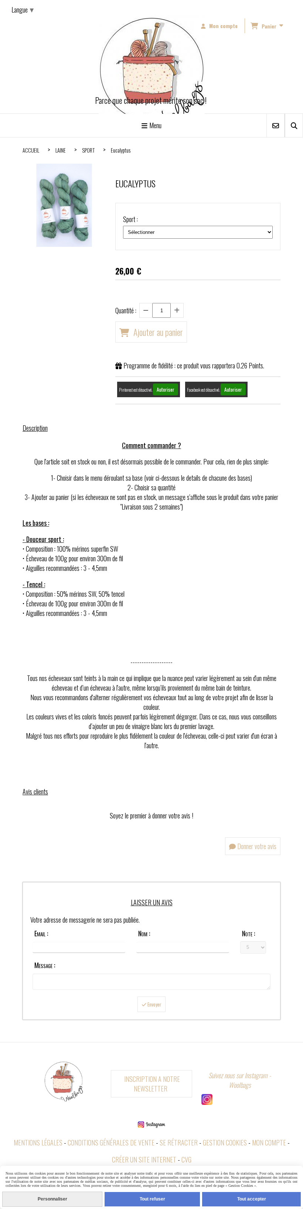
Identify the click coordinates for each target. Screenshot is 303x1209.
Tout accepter (251, 1199)
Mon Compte (269, 1142)
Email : (41, 933)
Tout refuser (152, 1199)
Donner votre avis (256, 846)
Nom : (144, 933)
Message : (44, 965)
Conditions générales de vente (111, 1142)
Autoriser (165, 389)
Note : (248, 933)
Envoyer (153, 1004)
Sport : (130, 219)
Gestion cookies (225, 1142)
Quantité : (125, 310)
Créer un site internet (144, 1159)
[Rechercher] (294, 125)
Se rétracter (179, 1142)
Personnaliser (52, 1199)
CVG (186, 1159)
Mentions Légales (38, 1142)
